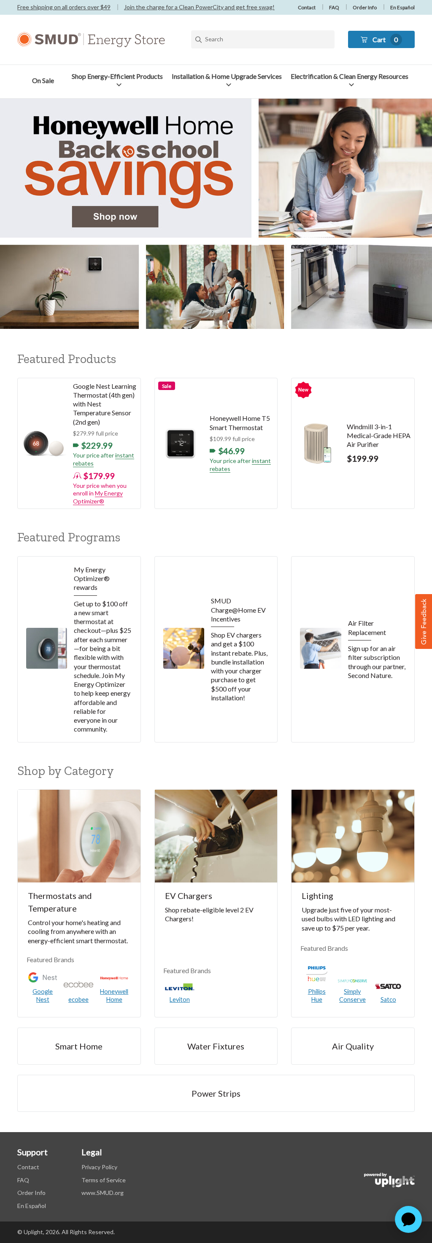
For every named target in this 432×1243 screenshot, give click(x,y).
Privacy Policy (99, 1166)
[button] (119, 81)
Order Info (365, 7)
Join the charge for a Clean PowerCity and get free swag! (199, 7)
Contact (307, 7)
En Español (402, 7)
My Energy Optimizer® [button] (98, 497)
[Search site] (263, 39)
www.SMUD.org (102, 1192)
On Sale (43, 80)
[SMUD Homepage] (91, 39)
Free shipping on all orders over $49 (64, 7)
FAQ (334, 7)
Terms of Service (103, 1180)
